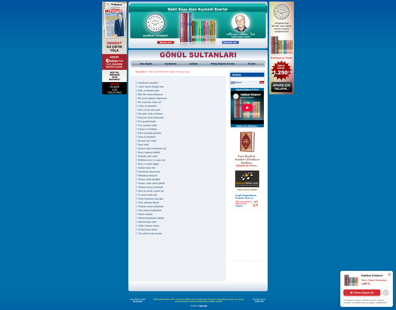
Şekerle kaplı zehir (147, 222)
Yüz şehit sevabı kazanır (150, 233)
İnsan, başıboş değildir (149, 152)
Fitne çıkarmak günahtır (149, 133)
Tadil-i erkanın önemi (148, 225)
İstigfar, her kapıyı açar (179, 72)
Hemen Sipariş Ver (364, 292)
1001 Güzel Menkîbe (157, 72)
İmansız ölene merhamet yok (152, 148)
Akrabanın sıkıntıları (148, 82)
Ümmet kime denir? (147, 229)
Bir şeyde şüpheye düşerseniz (152, 98)
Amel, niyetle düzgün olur (151, 86)
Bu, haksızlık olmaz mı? (150, 102)
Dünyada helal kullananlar (151, 117)
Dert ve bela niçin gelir (149, 109)
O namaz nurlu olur (147, 194)
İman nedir (143, 144)
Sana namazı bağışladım (150, 210)
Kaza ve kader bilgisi (148, 164)
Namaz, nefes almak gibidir (151, 183)
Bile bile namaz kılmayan (150, 94)
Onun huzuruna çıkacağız (150, 198)
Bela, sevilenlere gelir (148, 90)
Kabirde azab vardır (147, 156)
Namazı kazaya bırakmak (150, 187)
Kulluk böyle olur (146, 167)
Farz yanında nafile (147, 125)
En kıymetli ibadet (147, 121)
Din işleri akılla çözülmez (150, 113)
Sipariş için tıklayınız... (247, 126)
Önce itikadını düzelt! (148, 202)
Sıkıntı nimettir (145, 214)
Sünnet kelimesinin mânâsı (151, 218)
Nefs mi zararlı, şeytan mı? (151, 191)
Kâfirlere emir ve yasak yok (151, 160)
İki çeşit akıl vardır (147, 140)
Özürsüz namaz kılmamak (151, 206)
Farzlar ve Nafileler (147, 129)
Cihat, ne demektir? (147, 106)
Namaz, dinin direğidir (149, 179)
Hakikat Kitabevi (243, 89)
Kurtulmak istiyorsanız (149, 171)
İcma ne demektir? (147, 137)
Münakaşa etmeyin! (147, 175)
